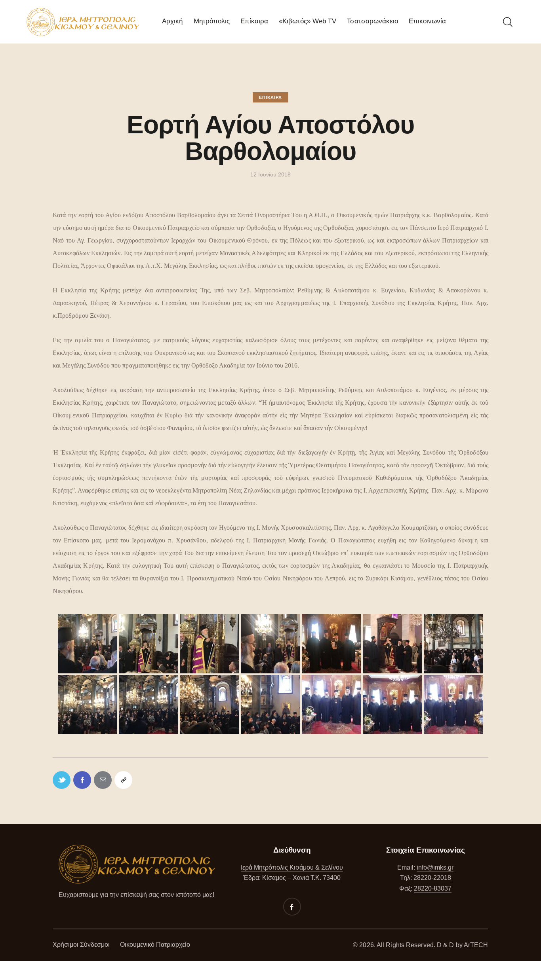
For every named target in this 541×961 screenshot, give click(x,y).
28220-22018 (432, 877)
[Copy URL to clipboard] (123, 780)
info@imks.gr (435, 867)
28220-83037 (432, 888)
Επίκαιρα (270, 97)
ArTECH (476, 945)
